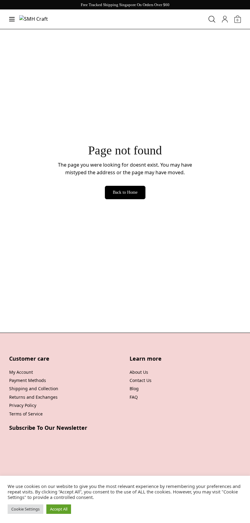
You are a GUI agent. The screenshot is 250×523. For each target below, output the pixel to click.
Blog (134, 388)
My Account (21, 372)
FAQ (134, 397)
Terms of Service (26, 414)
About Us (139, 372)
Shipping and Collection (33, 388)
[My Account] (225, 19)
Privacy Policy (22, 405)
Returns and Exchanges (33, 397)
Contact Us (141, 380)
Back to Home (125, 192)
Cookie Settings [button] (25, 509)
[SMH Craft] (33, 19)
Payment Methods (27, 380)
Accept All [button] (58, 509)
